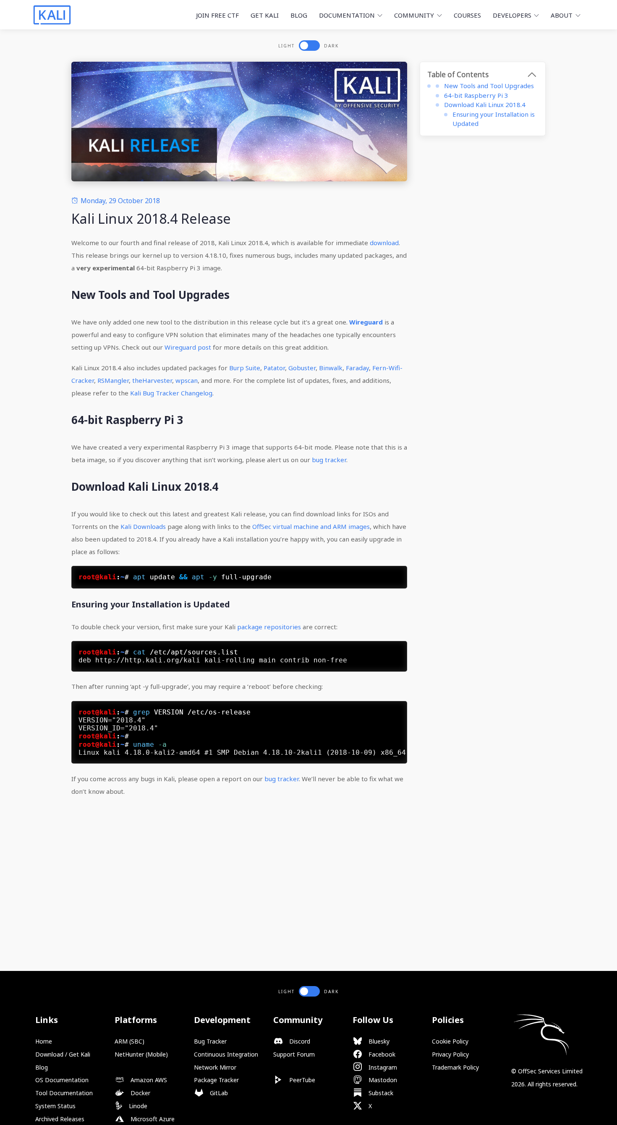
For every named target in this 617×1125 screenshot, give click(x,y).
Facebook (381, 1054)
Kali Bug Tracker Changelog (171, 393)
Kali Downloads (143, 526)
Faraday (357, 368)
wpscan (186, 380)
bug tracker (329, 459)
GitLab (218, 1093)
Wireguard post (188, 347)
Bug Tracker (210, 1041)
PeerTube (301, 1080)
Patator (274, 368)
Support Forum (294, 1054)
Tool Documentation (64, 1093)
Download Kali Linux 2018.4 (484, 104)
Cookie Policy (450, 1041)
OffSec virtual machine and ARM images (311, 526)
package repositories (269, 627)
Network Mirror (215, 1067)
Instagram (382, 1067)
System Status (55, 1106)
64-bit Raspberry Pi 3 (476, 95)
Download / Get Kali (62, 1054)
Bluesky (378, 1041)
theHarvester (152, 380)
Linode (137, 1106)
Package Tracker (216, 1080)
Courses (467, 15)
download (384, 242)
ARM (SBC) (129, 1041)
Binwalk (330, 368)
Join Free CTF (217, 15)
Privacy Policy (450, 1054)
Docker (139, 1093)
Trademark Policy (455, 1067)
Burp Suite (244, 368)
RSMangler (113, 380)
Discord (299, 1041)
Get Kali (265, 15)
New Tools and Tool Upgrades (489, 85)
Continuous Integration (226, 1054)
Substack (380, 1093)
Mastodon (382, 1080)
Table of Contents (458, 74)
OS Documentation (62, 1080)
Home (43, 1041)
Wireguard (366, 322)
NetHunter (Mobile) (141, 1054)
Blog (298, 15)
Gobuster (302, 368)
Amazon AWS (148, 1080)
